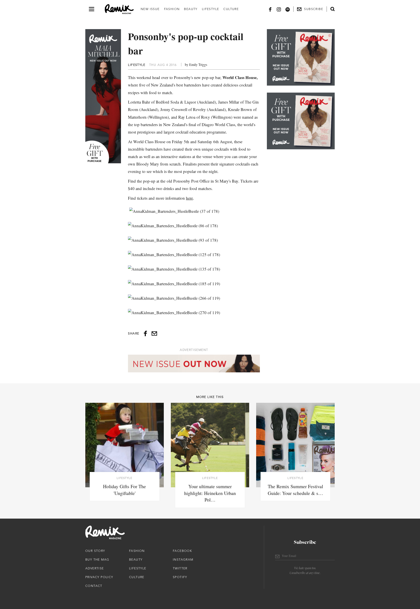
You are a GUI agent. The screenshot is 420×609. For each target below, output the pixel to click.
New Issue (150, 9)
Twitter (180, 568)
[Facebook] (270, 9)
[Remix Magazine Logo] (119, 9)
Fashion (172, 9)
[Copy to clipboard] (154, 333)
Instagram (183, 559)
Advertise (94, 568)
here (189, 198)
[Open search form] (332, 9)
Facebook (182, 551)
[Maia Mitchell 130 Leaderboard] (194, 363)
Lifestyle (210, 9)
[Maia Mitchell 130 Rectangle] (301, 57)
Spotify (180, 577)
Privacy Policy (99, 577)
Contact (93, 586)
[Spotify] (287, 9)
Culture (231, 9)
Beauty (190, 9)
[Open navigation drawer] (91, 9)
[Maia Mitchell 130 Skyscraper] (103, 96)
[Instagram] (279, 9)
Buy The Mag (97, 559)
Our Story (95, 551)
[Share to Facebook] (145, 333)
